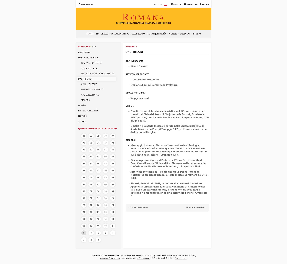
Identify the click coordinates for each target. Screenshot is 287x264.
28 (84, 205)
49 (113, 170)
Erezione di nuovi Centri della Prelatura (154, 85)
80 (91, 135)
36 (98, 191)
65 (84, 156)
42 (91, 184)
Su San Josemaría (157, 33)
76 (84, 142)
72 (113, 142)
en (155, 4)
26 (98, 205)
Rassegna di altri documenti (97, 73)
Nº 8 (94, 46)
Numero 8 (131, 46)
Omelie (82, 105)
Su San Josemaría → (196, 207)
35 (105, 191)
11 (98, 226)
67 (105, 149)
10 (105, 226)
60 (105, 156)
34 (113, 191)
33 (84, 198)
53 (84, 170)
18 (84, 219)
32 (91, 198)
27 (91, 205)
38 (84, 191)
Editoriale (102, 33)
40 (105, 184)
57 (91, 163)
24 (113, 205)
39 (113, 184)
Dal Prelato (138, 33)
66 (113, 149)
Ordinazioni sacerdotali (144, 79)
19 (113, 212)
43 (84, 184)
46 (98, 177)
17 (91, 219)
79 (98, 135)
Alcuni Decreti (138, 66)
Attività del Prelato (92, 89)
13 (84, 226)
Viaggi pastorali (90, 94)
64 (91, 156)
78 (105, 135)
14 (113, 219)
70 (84, 149)
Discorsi (85, 100)
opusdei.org (150, 255)
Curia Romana (89, 68)
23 (84, 212)
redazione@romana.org (110, 258)
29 (113, 198)
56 (98, 163)
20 (105, 212)
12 (91, 226)
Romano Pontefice (91, 62)
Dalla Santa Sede (120, 33)
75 (91, 142)
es (161, 4)
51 (98, 170)
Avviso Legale (180, 258)
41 (98, 184)
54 (113, 163)
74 (98, 142)
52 (91, 170)
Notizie (173, 33)
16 (98, 219)
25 (105, 205)
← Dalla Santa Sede (138, 207)
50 (105, 170)
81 (84, 135)
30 (105, 198)
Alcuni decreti (89, 84)
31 (98, 198)
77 (113, 135)
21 (98, 212)
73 (105, 142)
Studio (197, 33)
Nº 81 (90, 33)
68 (98, 149)
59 (113, 156)
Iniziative (185, 33)
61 (98, 156)
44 (113, 177)
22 (91, 212)
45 (105, 177)
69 (91, 149)
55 (105, 163)
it (165, 4)
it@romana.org (143, 258)
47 (91, 177)
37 (91, 191)
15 (105, 219)
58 (84, 163)
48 (84, 177)
